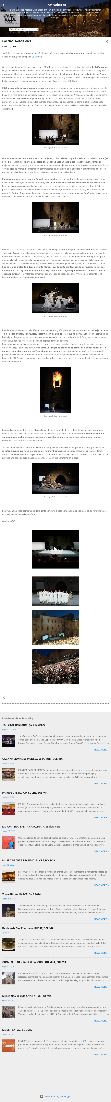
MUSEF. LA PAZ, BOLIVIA (17, 1029)
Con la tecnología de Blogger (57, 1096)
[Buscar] (107, 5)
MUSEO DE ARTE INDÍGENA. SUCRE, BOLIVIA (28, 860)
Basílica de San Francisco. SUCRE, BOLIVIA (28, 928)
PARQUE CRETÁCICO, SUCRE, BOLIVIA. (25, 792)
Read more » (101, 749)
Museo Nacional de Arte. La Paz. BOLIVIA (26, 995)
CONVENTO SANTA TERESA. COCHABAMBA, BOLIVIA (34, 962)
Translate (32, 32)
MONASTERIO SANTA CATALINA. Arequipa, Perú (31, 826)
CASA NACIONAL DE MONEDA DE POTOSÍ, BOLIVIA (32, 758)
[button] (107, 42)
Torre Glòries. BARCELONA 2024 (21, 894)
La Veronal (37, 56)
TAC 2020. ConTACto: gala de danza (24, 724)
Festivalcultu (55, 5)
